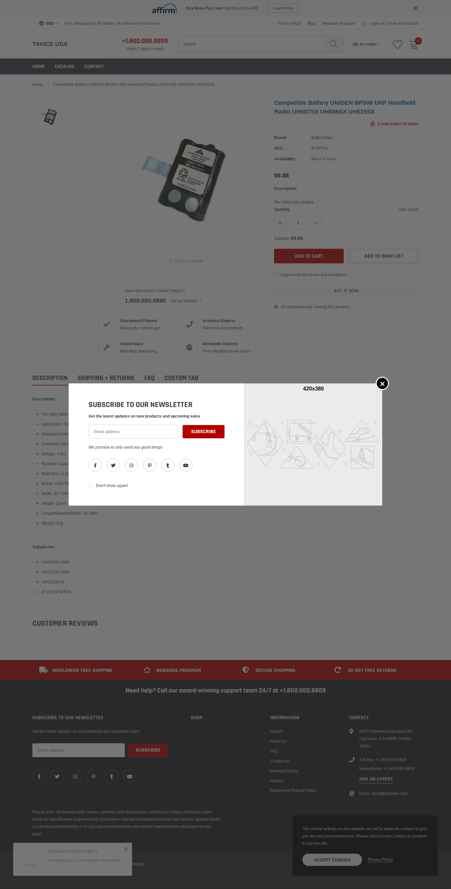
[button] (382, 383)
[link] (95, 465)
